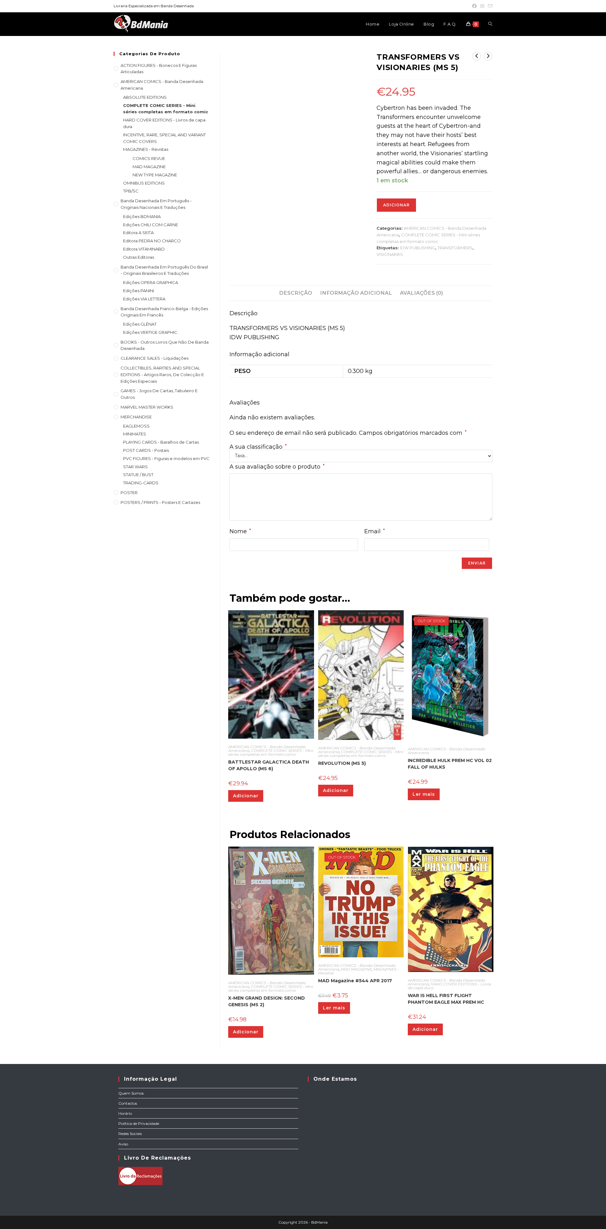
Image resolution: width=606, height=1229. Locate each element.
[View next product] (488, 56)
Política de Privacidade (138, 1123)
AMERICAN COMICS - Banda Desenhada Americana (446, 751)
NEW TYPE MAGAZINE (155, 174)
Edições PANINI (138, 290)
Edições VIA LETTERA (144, 298)
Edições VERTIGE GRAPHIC (150, 332)
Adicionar (396, 205)
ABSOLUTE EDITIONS (145, 97)
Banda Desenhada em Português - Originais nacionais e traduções (156, 204)
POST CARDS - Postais (146, 450)
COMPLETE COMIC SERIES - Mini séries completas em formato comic (270, 752)
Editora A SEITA (138, 232)
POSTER (129, 492)
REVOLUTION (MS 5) (342, 763)
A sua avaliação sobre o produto (276, 466)
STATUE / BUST (138, 474)
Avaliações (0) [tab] (421, 293)
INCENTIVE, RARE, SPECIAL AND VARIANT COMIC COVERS (164, 138)
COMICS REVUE (149, 158)
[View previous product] (476, 56)
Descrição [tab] (295, 293)
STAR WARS (135, 466)
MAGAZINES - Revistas (145, 149)
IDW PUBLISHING (417, 247)
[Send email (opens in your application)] (489, 6)
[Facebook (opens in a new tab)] (474, 6)
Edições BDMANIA (142, 216)
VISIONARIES (390, 254)
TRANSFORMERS (454, 247)
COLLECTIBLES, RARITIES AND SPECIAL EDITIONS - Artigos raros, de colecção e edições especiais (162, 374)
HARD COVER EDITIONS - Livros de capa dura (449, 986)
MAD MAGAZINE (356, 969)
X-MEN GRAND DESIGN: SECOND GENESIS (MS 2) (266, 1001)
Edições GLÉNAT (140, 324)
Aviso (123, 1144)
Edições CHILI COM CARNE (150, 224)
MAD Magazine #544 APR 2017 (355, 981)
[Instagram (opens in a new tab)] (482, 6)
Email (374, 531)
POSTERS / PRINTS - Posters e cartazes (160, 502)
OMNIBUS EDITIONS (144, 183)
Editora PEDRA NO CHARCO (152, 240)
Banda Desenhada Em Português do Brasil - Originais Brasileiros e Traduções (164, 270)
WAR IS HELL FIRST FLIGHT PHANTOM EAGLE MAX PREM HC (446, 999)
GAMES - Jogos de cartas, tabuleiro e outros (159, 394)
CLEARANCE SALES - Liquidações (154, 358)
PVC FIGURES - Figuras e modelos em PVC (166, 458)
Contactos (127, 1103)
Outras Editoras (138, 257)
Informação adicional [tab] (356, 293)
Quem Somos (131, 1093)
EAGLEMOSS (136, 425)
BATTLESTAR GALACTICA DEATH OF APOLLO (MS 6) (268, 765)
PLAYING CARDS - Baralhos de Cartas (161, 442)
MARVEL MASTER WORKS (147, 407)
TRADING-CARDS (140, 482)
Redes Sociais (130, 1133)
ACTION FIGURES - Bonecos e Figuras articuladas (159, 68)
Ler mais (424, 794)
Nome (240, 531)
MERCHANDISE (136, 416)
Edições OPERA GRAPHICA (150, 282)
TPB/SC (131, 190)
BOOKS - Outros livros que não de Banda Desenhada (165, 345)
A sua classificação (258, 447)
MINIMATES (134, 433)
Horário (125, 1113)
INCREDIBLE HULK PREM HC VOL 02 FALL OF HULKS (450, 764)
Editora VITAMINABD (144, 248)
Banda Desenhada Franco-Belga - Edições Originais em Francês (164, 312)
